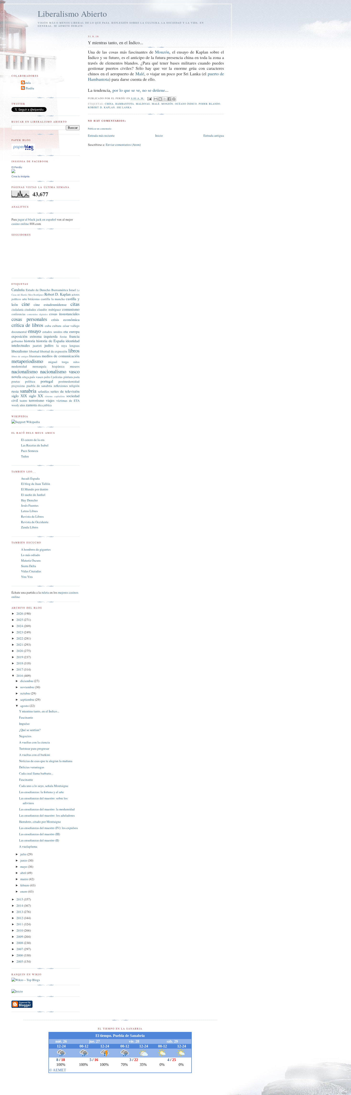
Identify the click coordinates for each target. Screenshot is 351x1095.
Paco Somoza (29, 451)
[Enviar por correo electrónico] (155, 99)
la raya (61, 345)
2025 (20, 620)
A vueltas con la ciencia (34, 742)
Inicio (159, 135)
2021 (20, 644)
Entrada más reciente (101, 135)
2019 (20, 657)
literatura (35, 356)
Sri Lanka (124, 107)
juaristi (37, 345)
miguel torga (58, 362)
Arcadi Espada (30, 478)
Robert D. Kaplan (101, 107)
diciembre (27, 681)
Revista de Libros (32, 516)
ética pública (45, 405)
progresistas (18, 386)
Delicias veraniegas (31, 767)
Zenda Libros (29, 527)
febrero (25, 885)
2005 (20, 961)
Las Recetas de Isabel (34, 445)
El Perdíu (28, 88)
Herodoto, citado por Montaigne (40, 821)
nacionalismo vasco (60, 371)
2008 (20, 943)
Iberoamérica (59, 290)
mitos (76, 362)
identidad (73, 340)
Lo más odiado (30, 555)
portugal (47, 381)
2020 (20, 651)
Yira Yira (27, 577)
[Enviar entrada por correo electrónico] (149, 98)
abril (23, 873)
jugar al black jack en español (37, 219)
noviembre (27, 687)
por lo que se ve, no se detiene (138, 90)
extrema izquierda (44, 336)
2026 (20, 613)
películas (58, 377)
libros (74, 350)
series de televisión (65, 391)
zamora (31, 404)
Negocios (25, 736)
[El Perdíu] (13, 172)
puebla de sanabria (39, 386)
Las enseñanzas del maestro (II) (39, 840)
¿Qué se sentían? (30, 730)
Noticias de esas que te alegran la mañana (45, 761)
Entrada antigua (213, 135)
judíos (48, 345)
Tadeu (25, 456)
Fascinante (26, 717)
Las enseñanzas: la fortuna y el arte (41, 792)
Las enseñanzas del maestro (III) (39, 834)
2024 (20, 626)
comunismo (71, 309)
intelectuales (20, 345)
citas (75, 304)
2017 (20, 669)
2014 (20, 905)
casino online (20, 224)
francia (74, 336)
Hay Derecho (29, 500)
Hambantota (124, 103)
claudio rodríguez (49, 309)
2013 (20, 912)
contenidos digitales (37, 314)
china (109, 103)
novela (16, 376)
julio (23, 854)
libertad (34, 351)
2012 (20, 918)
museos (75, 366)
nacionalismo (24, 371)
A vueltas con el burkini (34, 755)
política (30, 381)
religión (74, 386)
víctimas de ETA (68, 400)
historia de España (50, 340)
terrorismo (36, 400)
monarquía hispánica (48, 366)
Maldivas (143, 103)
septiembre (27, 699)
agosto (25, 706)
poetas (15, 381)
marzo (24, 879)
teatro (23, 400)
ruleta (45, 592)
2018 (20, 663)
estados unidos (52, 332)
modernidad (19, 366)
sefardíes (43, 391)
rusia (15, 391)
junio (24, 860)
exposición (19, 336)
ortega (25, 377)
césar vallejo (71, 326)
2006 (20, 955)
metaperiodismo (27, 361)
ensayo (34, 331)
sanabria (28, 390)
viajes (50, 400)
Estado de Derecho (38, 290)
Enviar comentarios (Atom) (123, 144)
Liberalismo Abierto (72, 13)
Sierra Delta (28, 566)
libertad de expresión (53, 351)
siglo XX (36, 395)
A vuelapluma (28, 846)
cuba (48, 326)
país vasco (36, 377)
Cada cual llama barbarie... (36, 773)
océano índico (186, 103)
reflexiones (61, 386)
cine (26, 304)
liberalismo (19, 351)
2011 (20, 924)
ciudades (30, 309)
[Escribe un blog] (160, 99)
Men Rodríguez (36, 294)
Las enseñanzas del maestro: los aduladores (47, 815)
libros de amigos (19, 356)
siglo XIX (19, 395)
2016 (20, 675)
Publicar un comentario (99, 128)
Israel (72, 290)
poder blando (209, 103)
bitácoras (34, 299)
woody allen (18, 405)
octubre (25, 693)
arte (24, 299)
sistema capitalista (55, 396)
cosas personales (29, 319)
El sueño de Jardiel (33, 495)
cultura (56, 326)
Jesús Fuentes (29, 505)
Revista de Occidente (34, 522)
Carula (26, 83)
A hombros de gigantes (36, 549)
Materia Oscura (31, 560)
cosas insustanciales (64, 313)
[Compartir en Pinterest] (173, 99)
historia (29, 340)
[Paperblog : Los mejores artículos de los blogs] (23, 150)
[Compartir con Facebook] (169, 99)
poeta (77, 377)
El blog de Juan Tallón (35, 484)
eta (66, 331)
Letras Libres (29, 511)
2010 (20, 930)
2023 (20, 632)
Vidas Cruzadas (31, 571)
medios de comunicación (61, 355)
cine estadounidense (50, 304)
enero (24, 891)
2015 (20, 899)
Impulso (24, 723)
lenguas (74, 345)
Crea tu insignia (20, 176)
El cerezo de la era (32, 440)
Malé (139, 73)
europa (74, 331)
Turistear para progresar (34, 748)
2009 (20, 936)
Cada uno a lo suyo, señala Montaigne (43, 786)
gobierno (17, 341)
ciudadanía (17, 309)
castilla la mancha (53, 299)
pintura (68, 377)
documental (19, 332)
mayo (24, 866)
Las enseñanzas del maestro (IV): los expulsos (48, 828)
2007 (20, 949)
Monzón (162, 52)
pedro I (48, 377)
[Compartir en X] (164, 99)
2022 (20, 638)
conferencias (18, 314)
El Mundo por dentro (34, 489)
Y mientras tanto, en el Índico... (39, 711)
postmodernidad (69, 381)
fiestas (63, 336)
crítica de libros (27, 325)
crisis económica (65, 319)
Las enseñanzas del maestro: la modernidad (47, 809)
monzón (167, 103)
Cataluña (18, 289)
